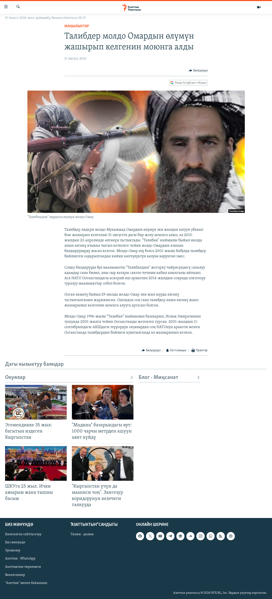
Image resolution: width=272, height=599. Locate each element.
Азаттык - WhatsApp (20, 559)
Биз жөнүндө (15, 542)
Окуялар (15, 377)
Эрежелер (12, 550)
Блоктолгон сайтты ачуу (23, 534)
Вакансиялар (15, 575)
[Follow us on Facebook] (140, 536)
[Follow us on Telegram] (170, 536)
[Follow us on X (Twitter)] (150, 536)
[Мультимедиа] (258, 7)
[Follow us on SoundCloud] (190, 536)
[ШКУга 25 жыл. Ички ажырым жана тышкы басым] (36, 463)
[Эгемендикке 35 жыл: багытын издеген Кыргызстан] (36, 402)
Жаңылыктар (76, 26)
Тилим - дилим (82, 534)
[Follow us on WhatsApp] (211, 536)
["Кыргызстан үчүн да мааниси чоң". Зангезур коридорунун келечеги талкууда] (102, 463)
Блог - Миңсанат (158, 377)
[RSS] (221, 536)
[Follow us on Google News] (180, 536)
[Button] (198, 70)
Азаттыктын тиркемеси (23, 567)
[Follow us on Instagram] (200, 536)
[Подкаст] (231, 536)
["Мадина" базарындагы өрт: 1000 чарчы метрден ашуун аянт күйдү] (102, 402)
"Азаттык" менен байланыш (26, 583)
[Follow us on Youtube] (160, 536)
